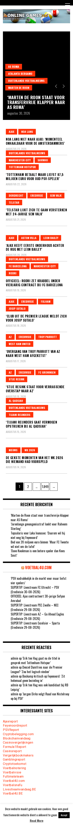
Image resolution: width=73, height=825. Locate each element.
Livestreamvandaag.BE (19, 789)
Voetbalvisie (12, 772)
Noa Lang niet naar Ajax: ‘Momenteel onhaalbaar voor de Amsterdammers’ (35, 141)
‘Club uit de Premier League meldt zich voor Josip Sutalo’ (36, 318)
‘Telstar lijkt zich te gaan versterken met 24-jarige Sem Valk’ (36, 212)
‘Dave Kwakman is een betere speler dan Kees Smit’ (38, 553)
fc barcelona (18, 266)
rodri (12, 273)
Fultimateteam (13, 776)
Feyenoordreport (15, 725)
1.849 (45, 486)
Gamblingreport (14, 759)
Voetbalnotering (14, 768)
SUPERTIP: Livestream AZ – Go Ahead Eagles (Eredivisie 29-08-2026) (37, 616)
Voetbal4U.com (14, 781)
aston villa (28, 238)
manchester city (20, 160)
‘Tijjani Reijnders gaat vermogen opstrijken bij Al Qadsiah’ (31, 424)
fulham (45, 301)
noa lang (27, 131)
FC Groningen (46, 372)
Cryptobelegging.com (18, 734)
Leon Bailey (50, 238)
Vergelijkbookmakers (18, 755)
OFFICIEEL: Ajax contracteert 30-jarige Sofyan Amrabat (38, 598)
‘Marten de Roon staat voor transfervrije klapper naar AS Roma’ (36, 102)
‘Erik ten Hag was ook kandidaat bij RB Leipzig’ (39, 687)
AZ (10, 337)
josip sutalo (17, 308)
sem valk (56, 195)
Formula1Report (14, 747)
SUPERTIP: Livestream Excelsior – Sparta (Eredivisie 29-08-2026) (35, 625)
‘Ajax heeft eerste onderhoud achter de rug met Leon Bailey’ (35, 247)
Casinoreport (12, 751)
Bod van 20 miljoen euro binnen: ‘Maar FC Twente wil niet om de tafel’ (40, 544)
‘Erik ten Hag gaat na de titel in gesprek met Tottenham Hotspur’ (35, 660)
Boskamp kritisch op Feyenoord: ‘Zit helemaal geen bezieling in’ (38, 678)
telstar (14, 202)
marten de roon (18, 88)
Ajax (11, 131)
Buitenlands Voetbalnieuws (26, 80)
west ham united (19, 344)
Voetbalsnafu (12, 785)
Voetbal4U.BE (13, 793)
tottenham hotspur (22, 167)
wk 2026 (30, 450)
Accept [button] (64, 815)
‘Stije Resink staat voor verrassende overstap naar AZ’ (35, 388)
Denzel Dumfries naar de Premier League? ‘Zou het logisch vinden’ (36, 669)
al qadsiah (16, 401)
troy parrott (47, 337)
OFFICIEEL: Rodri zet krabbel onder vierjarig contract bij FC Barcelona (34, 282)
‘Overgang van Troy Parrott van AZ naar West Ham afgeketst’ (33, 353)
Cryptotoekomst (14, 764)
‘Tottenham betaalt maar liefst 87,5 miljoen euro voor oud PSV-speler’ (35, 176)
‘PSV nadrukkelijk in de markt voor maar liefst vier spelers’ (38, 580)
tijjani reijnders (19, 415)
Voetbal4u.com (38, 567)
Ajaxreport (10, 721)
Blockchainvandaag (17, 738)
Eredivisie (36, 195)
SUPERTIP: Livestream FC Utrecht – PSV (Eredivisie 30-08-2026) (35, 589)
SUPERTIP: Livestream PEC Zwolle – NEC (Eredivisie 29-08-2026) (34, 607)
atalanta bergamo (20, 73)
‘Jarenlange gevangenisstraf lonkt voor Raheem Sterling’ (39, 526)
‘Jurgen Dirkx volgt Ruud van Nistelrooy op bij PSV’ (40, 696)
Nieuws (13, 450)
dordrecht (16, 195)
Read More (36, 821)
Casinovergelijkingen (18, 742)
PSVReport (11, 730)
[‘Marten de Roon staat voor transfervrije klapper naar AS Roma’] (36, 62)
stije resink (16, 379)
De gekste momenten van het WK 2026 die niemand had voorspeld (34, 459)
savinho (43, 160)
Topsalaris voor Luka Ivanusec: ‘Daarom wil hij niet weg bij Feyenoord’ (38, 535)
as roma (13, 66)
